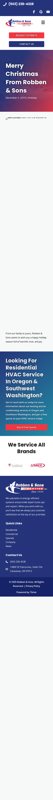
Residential (11, 530)
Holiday (32, 97)
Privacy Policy (33, 586)
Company (10, 542)
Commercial (12, 534)
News (8, 546)
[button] (34, 12)
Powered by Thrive (26, 592)
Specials (10, 538)
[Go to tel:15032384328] (26, 5)
